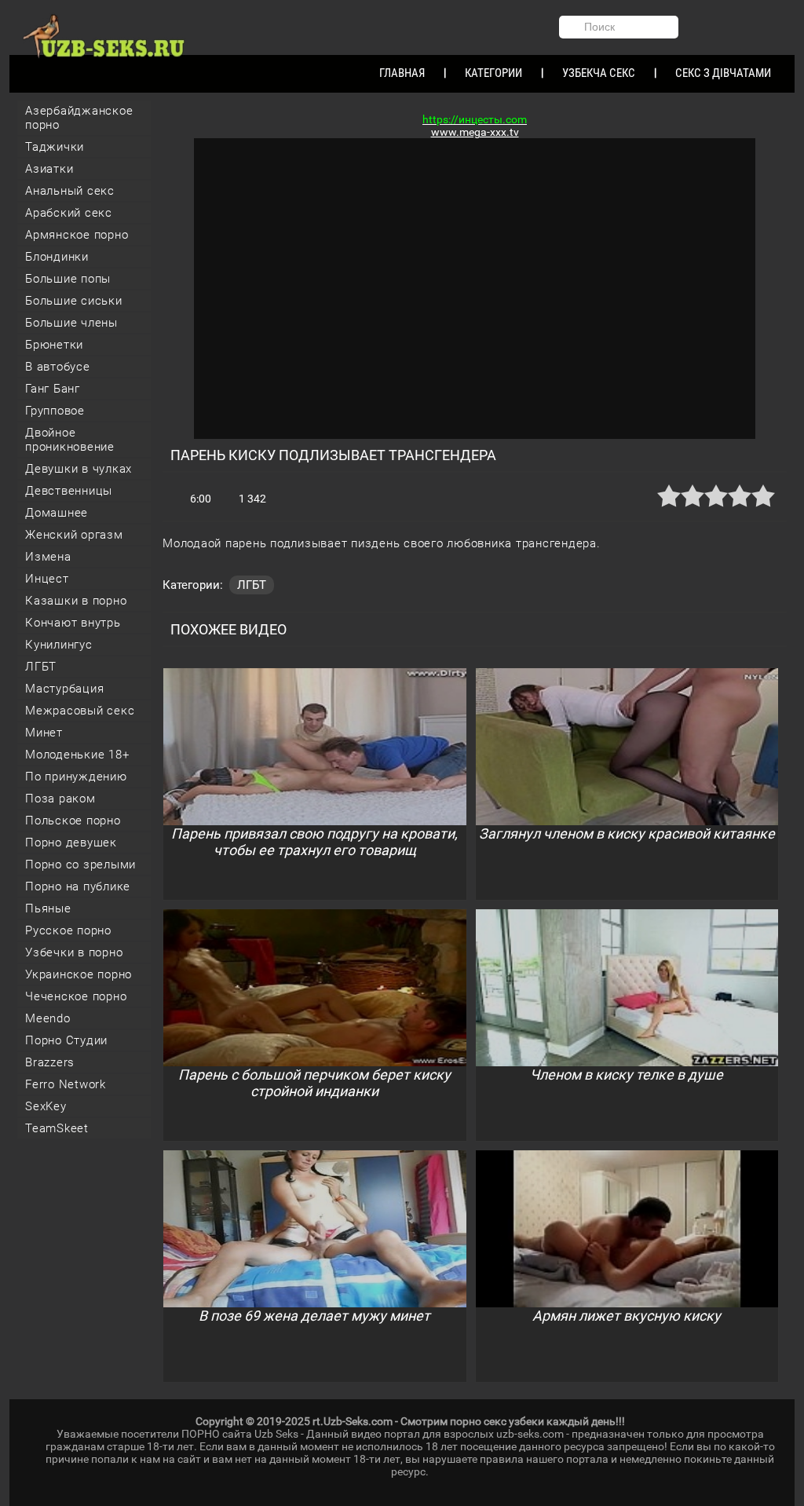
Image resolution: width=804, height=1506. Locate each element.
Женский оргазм (74, 535)
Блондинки (57, 257)
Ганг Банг (52, 389)
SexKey (46, 1106)
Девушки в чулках (78, 469)
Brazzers (50, 1062)
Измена (48, 557)
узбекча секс (598, 73)
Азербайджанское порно (79, 118)
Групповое (55, 411)
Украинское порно (78, 974)
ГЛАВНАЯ (402, 73)
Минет (44, 733)
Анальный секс (70, 191)
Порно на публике (77, 886)
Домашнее (56, 513)
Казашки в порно (75, 601)
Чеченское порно (75, 996)
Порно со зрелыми (80, 864)
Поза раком (60, 798)
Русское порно (68, 930)
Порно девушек (71, 842)
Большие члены (71, 323)
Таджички (54, 147)
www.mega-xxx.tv (475, 132)
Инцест (47, 579)
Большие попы (68, 279)
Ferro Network (65, 1084)
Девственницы (68, 491)
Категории (493, 73)
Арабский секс (68, 213)
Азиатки (49, 169)
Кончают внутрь (73, 623)
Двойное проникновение (70, 440)
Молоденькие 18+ (77, 755)
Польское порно (73, 820)
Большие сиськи (73, 301)
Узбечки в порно (73, 952)
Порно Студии (66, 1040)
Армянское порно (76, 235)
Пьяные (48, 908)
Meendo (48, 1018)
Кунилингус (59, 645)
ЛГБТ (41, 667)
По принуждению (76, 776)
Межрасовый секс (79, 711)
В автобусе (57, 367)
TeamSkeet (57, 1128)
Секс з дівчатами (723, 73)
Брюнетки (54, 345)
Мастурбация (64, 689)
